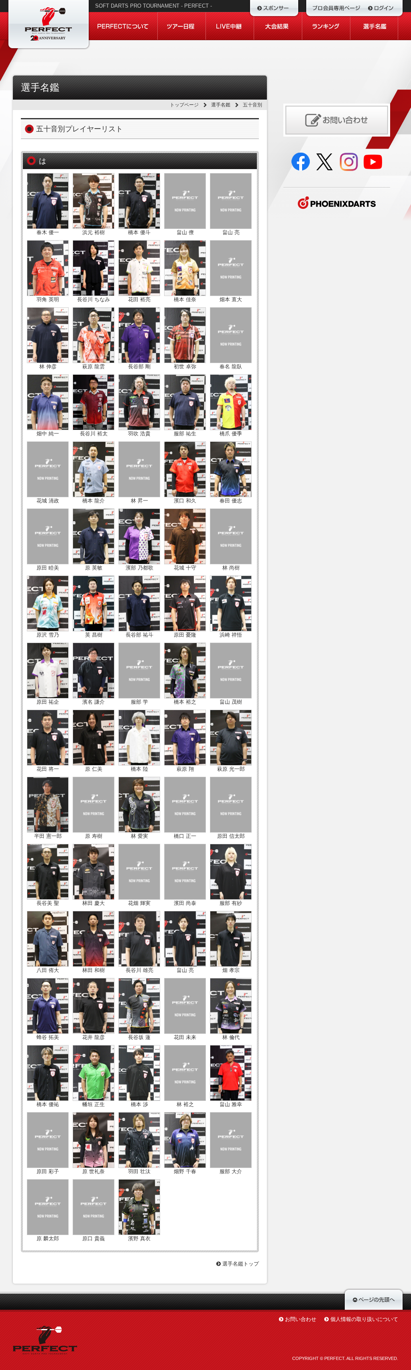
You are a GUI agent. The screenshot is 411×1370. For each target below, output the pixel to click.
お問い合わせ (300, 1319)
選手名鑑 (220, 105)
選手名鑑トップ (240, 1264)
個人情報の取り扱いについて (364, 1319)
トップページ (184, 105)
